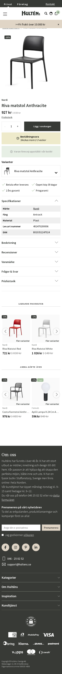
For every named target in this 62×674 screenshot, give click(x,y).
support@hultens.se (19, 564)
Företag (22, 4)
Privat (8, 4)
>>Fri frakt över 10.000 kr (30, 24)
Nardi (5, 99)
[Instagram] (15, 547)
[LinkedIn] (36, 547)
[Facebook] (5, 547)
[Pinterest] (26, 547)
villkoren (29, 535)
